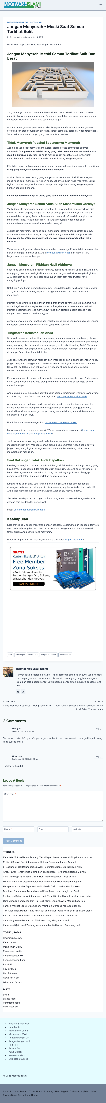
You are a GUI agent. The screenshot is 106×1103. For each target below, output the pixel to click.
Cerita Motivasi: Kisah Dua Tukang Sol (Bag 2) (27, 703)
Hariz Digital (61, 1091)
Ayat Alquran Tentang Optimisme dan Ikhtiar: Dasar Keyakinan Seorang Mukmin (44, 872)
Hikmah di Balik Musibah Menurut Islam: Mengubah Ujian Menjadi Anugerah (42, 881)
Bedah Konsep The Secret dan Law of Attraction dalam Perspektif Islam (40, 915)
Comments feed (11, 1002)
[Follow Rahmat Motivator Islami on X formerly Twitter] (23, 691)
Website (77, 829)
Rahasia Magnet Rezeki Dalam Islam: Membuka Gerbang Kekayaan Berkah (42, 906)
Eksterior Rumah (18, 1091)
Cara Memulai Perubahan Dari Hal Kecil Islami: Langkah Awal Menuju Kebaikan (44, 901)
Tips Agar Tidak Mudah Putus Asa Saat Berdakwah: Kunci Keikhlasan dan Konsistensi (47, 910)
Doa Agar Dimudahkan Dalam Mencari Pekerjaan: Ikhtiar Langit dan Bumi (41, 891)
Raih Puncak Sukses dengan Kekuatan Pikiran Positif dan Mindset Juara (79, 705)
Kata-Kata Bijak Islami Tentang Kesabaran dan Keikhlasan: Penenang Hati (41, 925)
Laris (5, 1091)
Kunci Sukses (10, 973)
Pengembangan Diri (13, 955)
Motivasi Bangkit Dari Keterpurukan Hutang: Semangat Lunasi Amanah (39, 862)
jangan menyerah (48, 655)
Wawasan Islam (11, 977)
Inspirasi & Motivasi (13, 938)
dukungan (20, 655)
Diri (10, 655)
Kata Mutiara (9, 942)
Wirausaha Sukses (12, 982)
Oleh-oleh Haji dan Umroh (83, 1091)
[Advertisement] (53, 621)
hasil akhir (32, 655)
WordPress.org (10, 1006)
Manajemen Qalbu (12, 946)
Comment (10, 794)
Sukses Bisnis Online (14, 1095)
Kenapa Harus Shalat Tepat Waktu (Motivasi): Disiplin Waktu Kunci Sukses (41, 886)
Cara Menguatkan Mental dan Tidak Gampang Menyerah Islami (36, 920)
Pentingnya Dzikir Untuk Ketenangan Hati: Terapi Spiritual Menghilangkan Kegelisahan (47, 896)
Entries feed (9, 998)
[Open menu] (100, 5)
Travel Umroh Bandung (41, 1091)
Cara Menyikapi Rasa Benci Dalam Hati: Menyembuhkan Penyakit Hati (39, 876)
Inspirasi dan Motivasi (17, 22)
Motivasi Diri (36, 22)
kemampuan (65, 655)
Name (8, 829)
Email (42, 829)
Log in (6, 994)
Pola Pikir (8, 964)
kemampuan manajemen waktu (61, 422)
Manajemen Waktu (12, 951)
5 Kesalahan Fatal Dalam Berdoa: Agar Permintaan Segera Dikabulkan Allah (42, 867)
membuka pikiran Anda (58, 252)
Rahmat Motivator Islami (20, 37)
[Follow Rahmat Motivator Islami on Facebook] (18, 691)
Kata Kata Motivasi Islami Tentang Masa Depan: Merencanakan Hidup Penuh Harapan (47, 857)
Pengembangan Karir (14, 960)
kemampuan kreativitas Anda (72, 396)
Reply (98, 729)
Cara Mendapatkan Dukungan (29, 509)
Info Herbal (32, 1095)
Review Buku (9, 969)
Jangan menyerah (74, 539)
